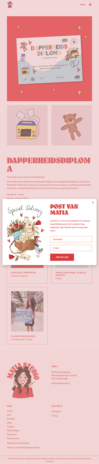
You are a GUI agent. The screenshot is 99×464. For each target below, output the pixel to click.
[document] (49, 232)
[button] (93, 202)
